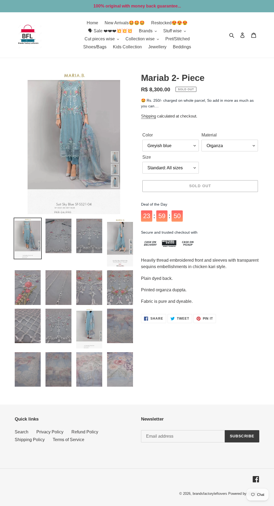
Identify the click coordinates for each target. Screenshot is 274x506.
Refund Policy (84, 432)
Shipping (148, 116)
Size (146, 157)
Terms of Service (68, 439)
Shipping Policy (30, 439)
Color (147, 135)
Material (209, 135)
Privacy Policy (49, 432)
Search (21, 432)
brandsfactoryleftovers (210, 494)
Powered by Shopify (243, 494)
